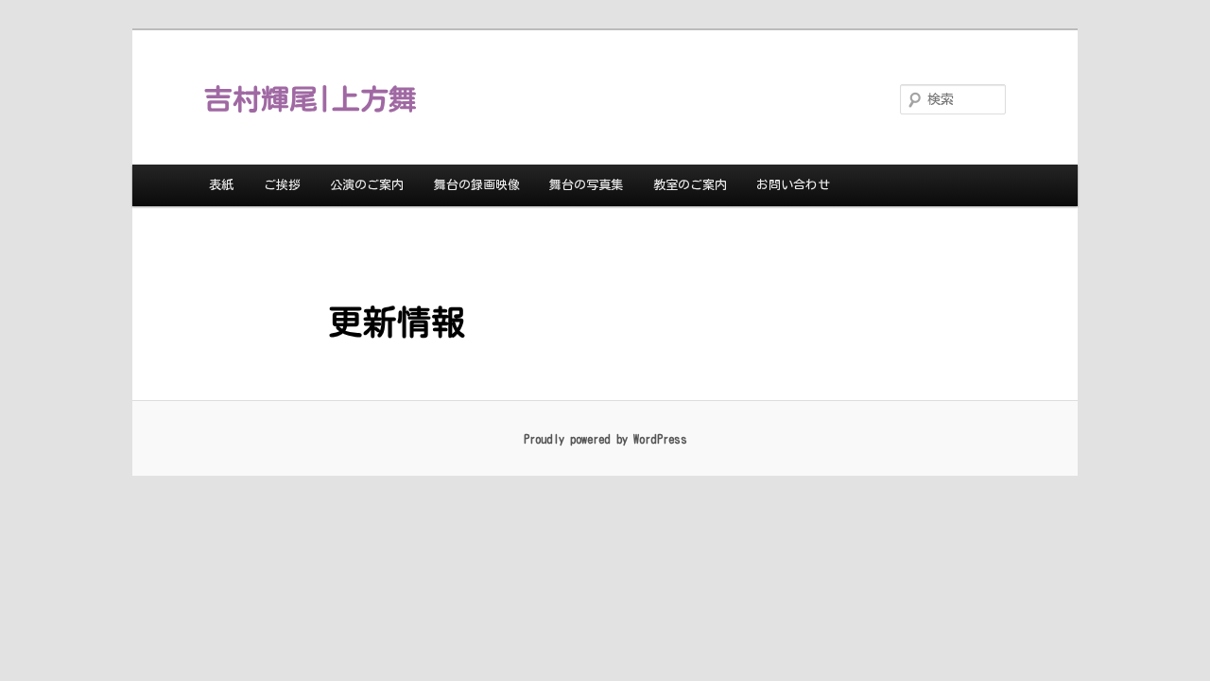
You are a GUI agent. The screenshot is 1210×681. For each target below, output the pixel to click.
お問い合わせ (793, 185)
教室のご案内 (690, 185)
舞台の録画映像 (477, 185)
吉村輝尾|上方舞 (310, 99)
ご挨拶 (282, 185)
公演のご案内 (367, 185)
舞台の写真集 (586, 185)
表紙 (221, 185)
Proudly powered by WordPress (605, 439)
